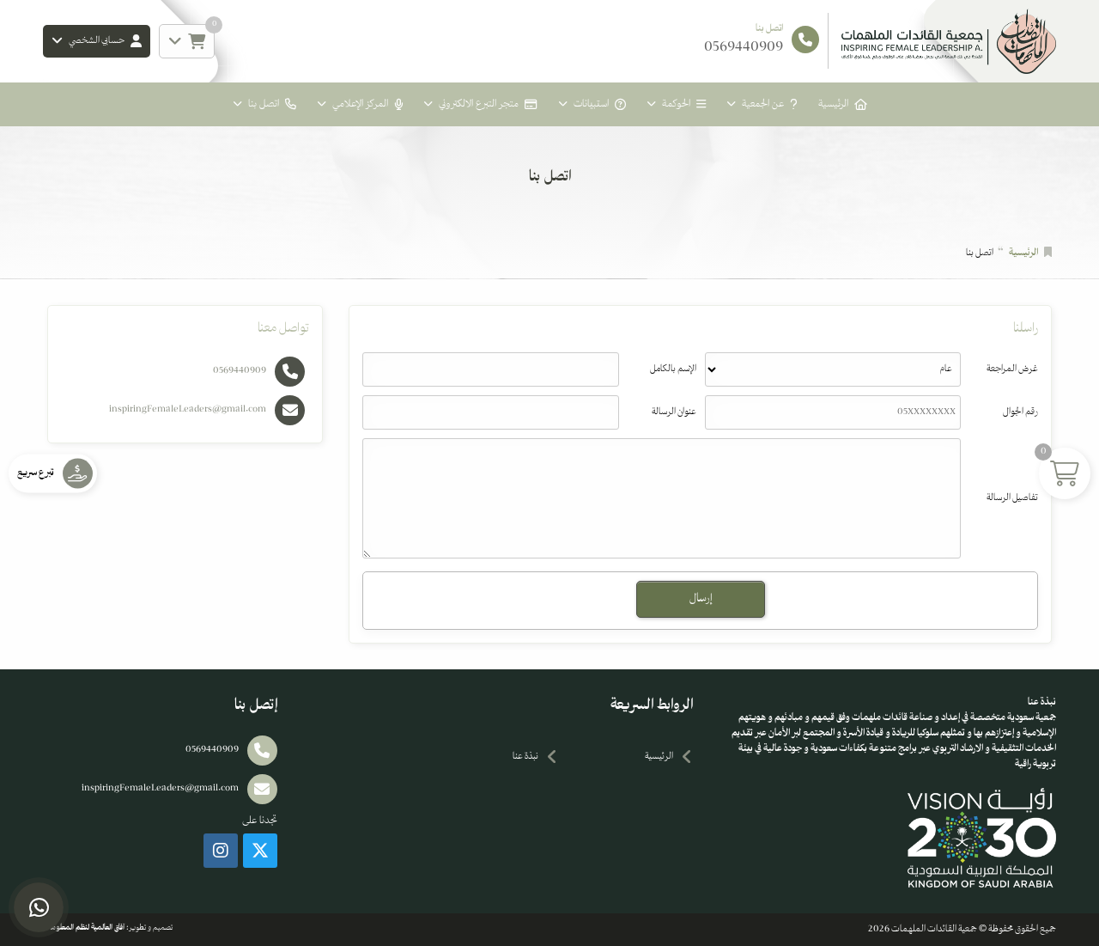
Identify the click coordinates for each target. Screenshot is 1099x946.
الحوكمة (676, 104)
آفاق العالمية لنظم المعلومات (83, 928)
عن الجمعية (763, 104)
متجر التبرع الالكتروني (479, 104)
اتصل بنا (263, 104)
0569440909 (239, 370)
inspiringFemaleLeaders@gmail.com (187, 409)
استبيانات (591, 104)
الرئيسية (833, 104)
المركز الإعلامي (360, 104)
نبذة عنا (525, 756)
